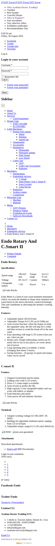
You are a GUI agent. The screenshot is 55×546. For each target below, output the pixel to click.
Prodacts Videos (20, 210)
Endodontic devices (22, 176)
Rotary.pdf (12, 449)
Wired (21, 134)
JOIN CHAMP (20, 124)
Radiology (18, 189)
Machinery (12, 171)
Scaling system (20, 192)
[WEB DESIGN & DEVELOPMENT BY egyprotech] (16, 543)
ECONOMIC (19, 126)
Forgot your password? (17, 85)
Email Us (5, 535)
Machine (17, 200)
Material (17, 202)
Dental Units (13, 121)
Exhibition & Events (22, 213)
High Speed (24, 155)
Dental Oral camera (22, 131)
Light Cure (18, 160)
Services (11, 116)
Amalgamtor (18, 142)
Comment (11, 256)
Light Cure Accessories (29, 166)
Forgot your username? (17, 87)
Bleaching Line (14, 197)
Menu (4, 93)
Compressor (18, 195)
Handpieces (18, 147)
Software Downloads (23, 216)
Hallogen (23, 168)
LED (21, 163)
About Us (11, 113)
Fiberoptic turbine (27, 152)
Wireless (23, 137)
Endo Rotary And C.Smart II (32, 181)
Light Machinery (15, 129)
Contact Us (12, 218)
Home (10, 110)
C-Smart (23, 179)
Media (10, 205)
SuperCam (24, 139)
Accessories (18, 145)
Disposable (24, 150)
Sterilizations (19, 174)
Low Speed (24, 158)
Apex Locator (25, 184)
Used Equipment (20, 118)
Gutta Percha (25, 187)
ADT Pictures (19, 208)
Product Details (14, 253)
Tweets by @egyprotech (12, 502)
